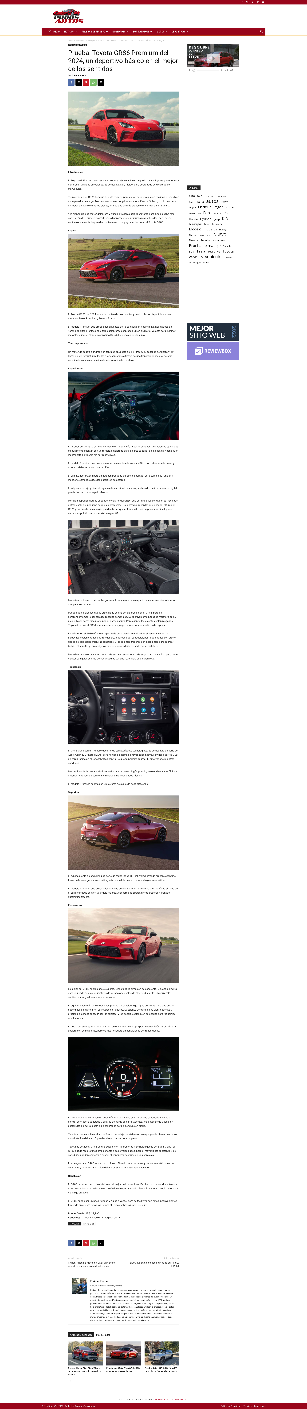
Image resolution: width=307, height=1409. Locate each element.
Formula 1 (218, 213)
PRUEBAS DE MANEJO (93, 31)
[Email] (101, 82)
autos (212, 201)
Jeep (217, 219)
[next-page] (75, 1381)
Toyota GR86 (88, 1224)
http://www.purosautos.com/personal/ (106, 1286)
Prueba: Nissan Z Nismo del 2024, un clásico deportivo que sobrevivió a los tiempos (91, 1264)
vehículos (214, 256)
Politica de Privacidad (230, 1406)
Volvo (206, 262)
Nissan (193, 235)
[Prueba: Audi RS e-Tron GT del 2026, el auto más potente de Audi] (123, 1353)
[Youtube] (263, 2)
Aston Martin (223, 196)
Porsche (205, 240)
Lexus (207, 224)
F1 (233, 207)
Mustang (222, 230)
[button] (261, 31)
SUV (191, 251)
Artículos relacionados (81, 1335)
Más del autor (103, 1335)
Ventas (229, 257)
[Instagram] (247, 2)
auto (200, 201)
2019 (199, 196)
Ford (207, 212)
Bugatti (192, 207)
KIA (225, 218)
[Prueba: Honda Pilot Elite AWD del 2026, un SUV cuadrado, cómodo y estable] (85, 1353)
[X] (257, 2)
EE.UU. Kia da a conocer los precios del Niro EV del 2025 (154, 1264)
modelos (210, 229)
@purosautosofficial (171, 1399)
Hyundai (206, 219)
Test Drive (214, 251)
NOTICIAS (69, 31)
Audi (191, 202)
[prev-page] (70, 1381)
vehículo (196, 257)
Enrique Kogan (79, 75)
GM (227, 213)
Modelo (195, 229)
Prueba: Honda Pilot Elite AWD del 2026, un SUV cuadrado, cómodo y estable (84, 1371)
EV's (227, 207)
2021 (213, 196)
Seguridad (227, 246)
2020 (206, 196)
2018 (192, 196)
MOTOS (161, 31)
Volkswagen (195, 262)
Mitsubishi (217, 224)
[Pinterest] (252, 2)
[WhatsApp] (93, 82)
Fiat (199, 213)
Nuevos (193, 240)
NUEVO (220, 234)
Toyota (228, 251)
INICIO (56, 31)
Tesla (200, 251)
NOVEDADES (119, 31)
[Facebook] (242, 2)
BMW (224, 202)
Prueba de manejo (205, 245)
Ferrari (192, 213)
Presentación (219, 240)
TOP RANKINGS (141, 31)
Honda (193, 219)
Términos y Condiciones (254, 1406)
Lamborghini (195, 223)
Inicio (70, 40)
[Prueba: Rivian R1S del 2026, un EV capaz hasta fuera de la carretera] (162, 1353)
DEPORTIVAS (178, 31)
